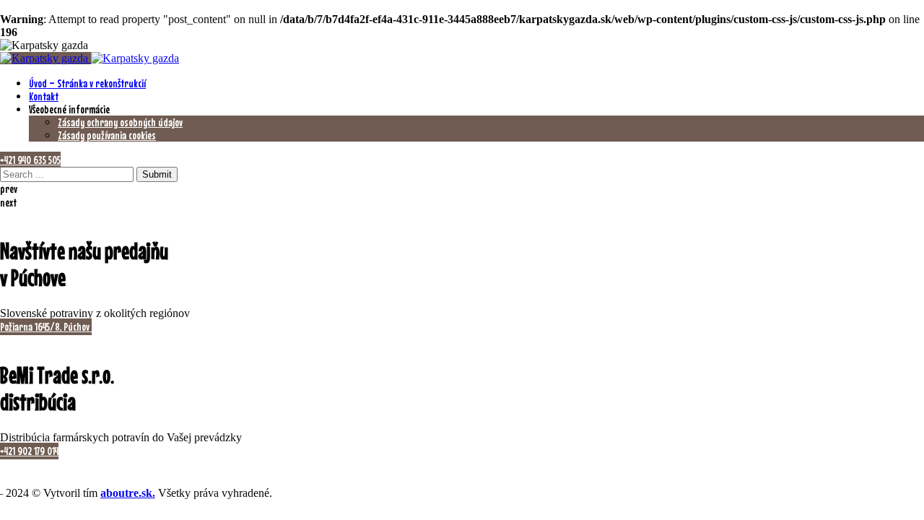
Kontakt (43, 96)
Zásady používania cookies (107, 135)
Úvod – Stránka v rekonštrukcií (87, 83)
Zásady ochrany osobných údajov (120, 122)
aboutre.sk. (127, 493)
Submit (157, 174)
